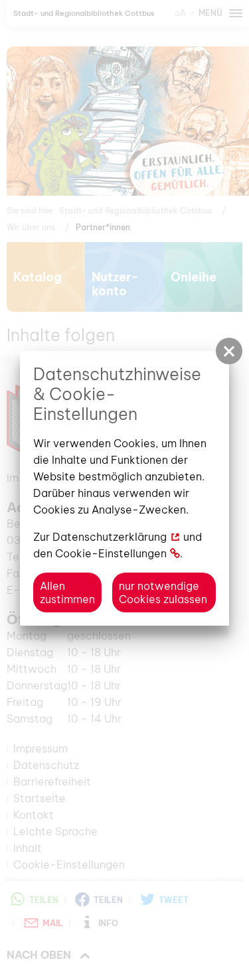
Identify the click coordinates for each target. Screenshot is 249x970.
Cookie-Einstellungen (111, 553)
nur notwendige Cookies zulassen (163, 592)
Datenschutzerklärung (109, 536)
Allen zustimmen (67, 592)
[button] (229, 351)
